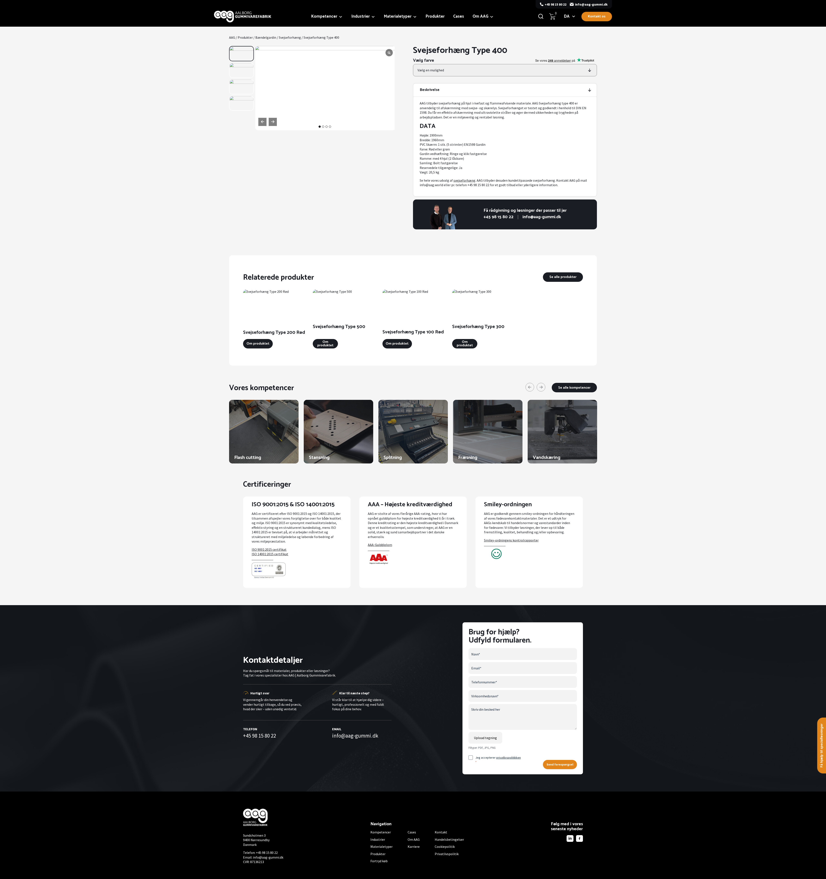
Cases (458, 16)
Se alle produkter (562, 277)
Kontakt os (597, 16)
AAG (232, 37)
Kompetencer (324, 16)
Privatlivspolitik (447, 854)
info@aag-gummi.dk (591, 4)
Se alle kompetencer (574, 388)
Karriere (414, 846)
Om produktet (258, 344)
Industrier (360, 16)
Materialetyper (397, 16)
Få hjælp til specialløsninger (821, 745)
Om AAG (480, 16)
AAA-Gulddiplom (380, 545)
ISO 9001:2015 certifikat (269, 549)
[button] (320, 127)
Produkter (435, 16)
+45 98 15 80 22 (555, 4)
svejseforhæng (464, 180)
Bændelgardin (265, 37)
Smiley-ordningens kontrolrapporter (511, 540)
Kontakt (441, 832)
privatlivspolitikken (508, 757)
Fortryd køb (379, 861)
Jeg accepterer (498, 760)
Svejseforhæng (290, 37)
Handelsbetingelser (449, 839)
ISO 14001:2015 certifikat (270, 554)
